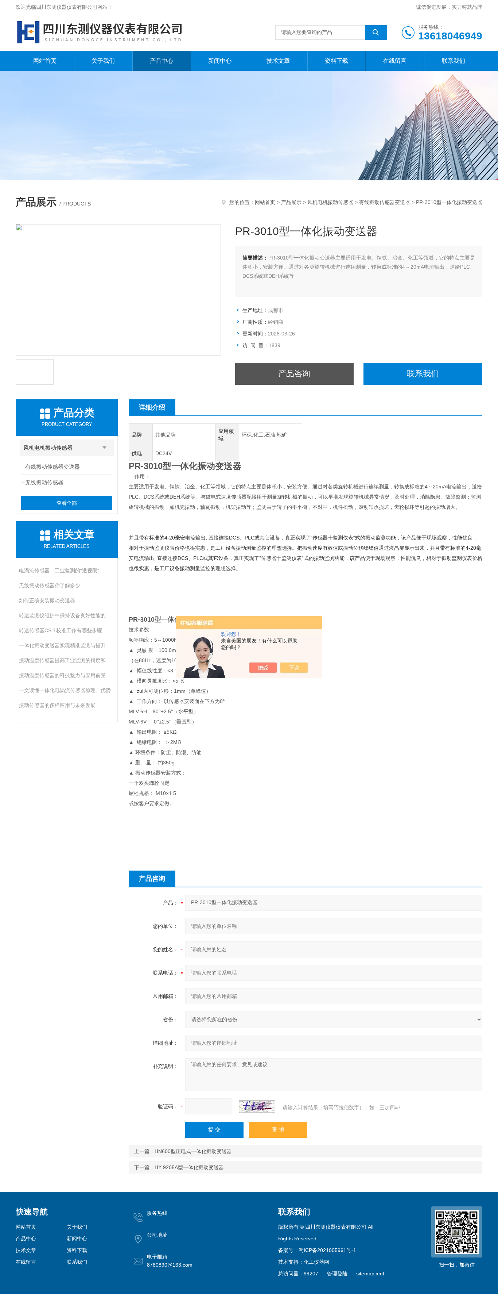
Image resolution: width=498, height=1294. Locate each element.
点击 (104, 447)
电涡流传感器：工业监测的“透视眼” (59, 570)
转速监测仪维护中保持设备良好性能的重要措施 (66, 615)
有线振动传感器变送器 (384, 202)
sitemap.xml (370, 1273)
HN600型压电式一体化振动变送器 (193, 1151)
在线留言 (394, 61)
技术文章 (278, 61)
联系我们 (453, 61)
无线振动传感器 (44, 482)
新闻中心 (220, 61)
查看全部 (67, 503)
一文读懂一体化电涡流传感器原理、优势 (65, 690)
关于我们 (103, 61)
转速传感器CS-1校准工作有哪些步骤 (60, 630)
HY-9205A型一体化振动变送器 (189, 1167)
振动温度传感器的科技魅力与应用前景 (62, 675)
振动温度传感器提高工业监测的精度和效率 (66, 660)
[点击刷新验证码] (257, 1106)
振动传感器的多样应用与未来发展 (57, 705)
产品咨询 (294, 373)
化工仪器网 (316, 1262)
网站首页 (45, 61)
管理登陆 (337, 1273)
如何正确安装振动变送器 (47, 600)
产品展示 (291, 202)
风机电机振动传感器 (330, 202)
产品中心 (161, 61)
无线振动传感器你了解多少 (49, 585)
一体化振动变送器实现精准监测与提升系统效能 (66, 645)
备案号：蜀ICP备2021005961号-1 (317, 1250)
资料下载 (336, 61)
